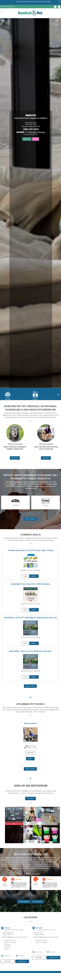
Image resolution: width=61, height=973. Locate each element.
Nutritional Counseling (9, 940)
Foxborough (38, 864)
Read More (15, 457)
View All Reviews (24, 901)
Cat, (16, 937)
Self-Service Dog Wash (10, 942)
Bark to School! (30, 723)
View (25, 576)
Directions (7, 961)
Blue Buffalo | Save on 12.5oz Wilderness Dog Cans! (30, 651)
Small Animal (23, 937)
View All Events (30, 768)
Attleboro (37, 862)
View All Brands (30, 518)
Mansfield (29, 864)
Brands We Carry (7, 955)
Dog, (19, 937)
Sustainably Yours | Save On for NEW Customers (30, 584)
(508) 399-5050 (31, 129)
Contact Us (22, 961)
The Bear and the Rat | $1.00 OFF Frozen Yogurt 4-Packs (30, 550)
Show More (24, 887)
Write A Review (37, 901)
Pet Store (6, 949)
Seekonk (55, 864)
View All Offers (30, 686)
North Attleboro (19, 864)
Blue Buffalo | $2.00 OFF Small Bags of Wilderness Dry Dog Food (30, 618)
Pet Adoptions (8, 947)
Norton (45, 864)
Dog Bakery (7, 944)
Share (33, 576)
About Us (27, 139)
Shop (35, 139)
